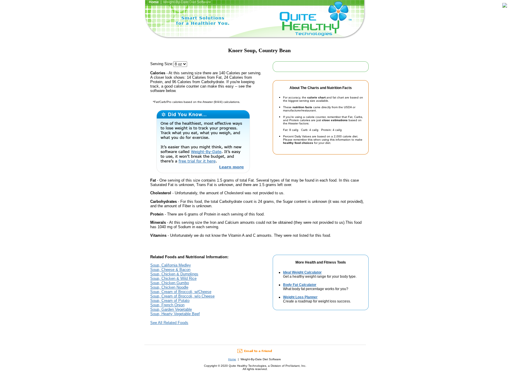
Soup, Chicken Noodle (169, 287)
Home (232, 359)
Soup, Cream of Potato (169, 300)
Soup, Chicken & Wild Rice (173, 278)
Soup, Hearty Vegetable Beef (175, 314)
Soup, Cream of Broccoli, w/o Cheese (182, 296)
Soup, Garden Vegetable (171, 309)
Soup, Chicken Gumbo (169, 283)
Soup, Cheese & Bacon (170, 269)
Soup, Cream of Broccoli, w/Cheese (180, 292)
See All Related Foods (169, 322)
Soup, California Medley (170, 265)
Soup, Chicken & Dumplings (174, 274)
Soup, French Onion (167, 305)
